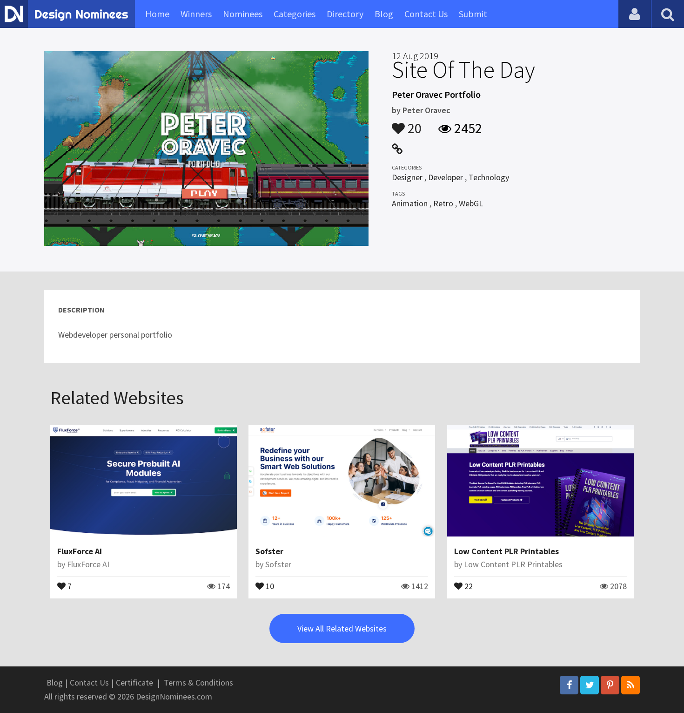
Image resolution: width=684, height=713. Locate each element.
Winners (196, 14)
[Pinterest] (610, 685)
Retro (443, 203)
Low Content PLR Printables (506, 551)
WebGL (471, 203)
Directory (345, 14)
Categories (294, 14)
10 (269, 585)
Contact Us (426, 14)
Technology (489, 177)
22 (468, 585)
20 (413, 124)
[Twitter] (589, 685)
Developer (445, 177)
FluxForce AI (79, 551)
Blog (384, 14)
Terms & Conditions (198, 682)
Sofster (269, 551)
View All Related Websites (342, 628)
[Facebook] (569, 685)
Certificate (134, 682)
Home (157, 14)
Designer (407, 177)
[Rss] (630, 685)
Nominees (242, 14)
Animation (410, 203)
